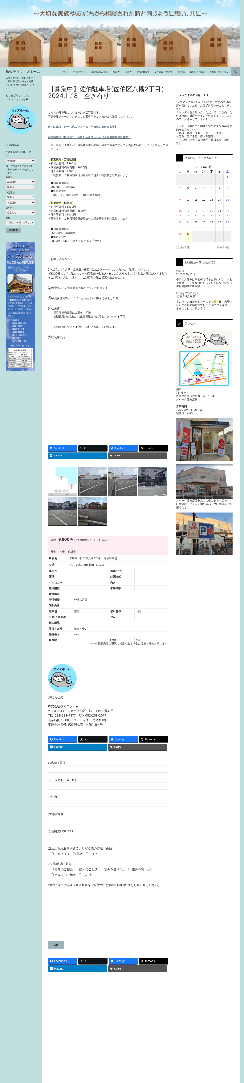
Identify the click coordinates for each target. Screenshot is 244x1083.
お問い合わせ (143, 71)
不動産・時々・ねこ (219, 71)
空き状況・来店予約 (163, 71)
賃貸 (127, 71)
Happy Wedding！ (187, 293)
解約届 (181, 71)
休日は (180, 270)
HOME (65, 71)
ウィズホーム (79, 71)
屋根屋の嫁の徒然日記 (201, 262)
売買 (115, 71)
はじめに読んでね (99, 71)
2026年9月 (223, 247)
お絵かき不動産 (197, 71)
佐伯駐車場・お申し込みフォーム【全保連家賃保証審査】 (82, 126)
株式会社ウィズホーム (23, 72)
